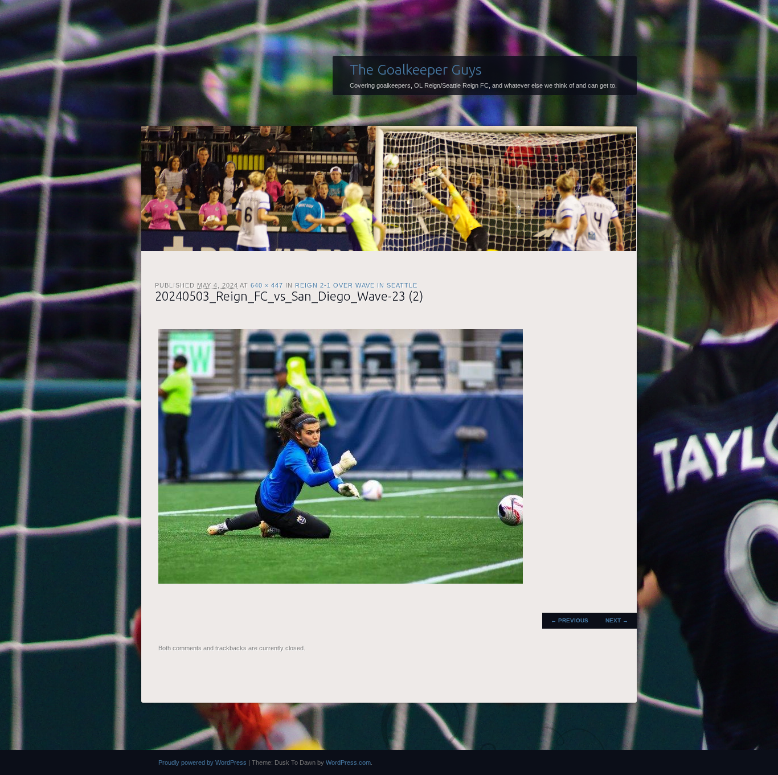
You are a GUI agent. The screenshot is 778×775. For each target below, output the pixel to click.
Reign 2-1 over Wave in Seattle (356, 285)
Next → (616, 620)
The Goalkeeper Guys (416, 69)
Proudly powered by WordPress (202, 762)
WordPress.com (348, 762)
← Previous (569, 620)
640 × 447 (267, 285)
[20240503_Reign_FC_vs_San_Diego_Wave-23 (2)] (340, 581)
